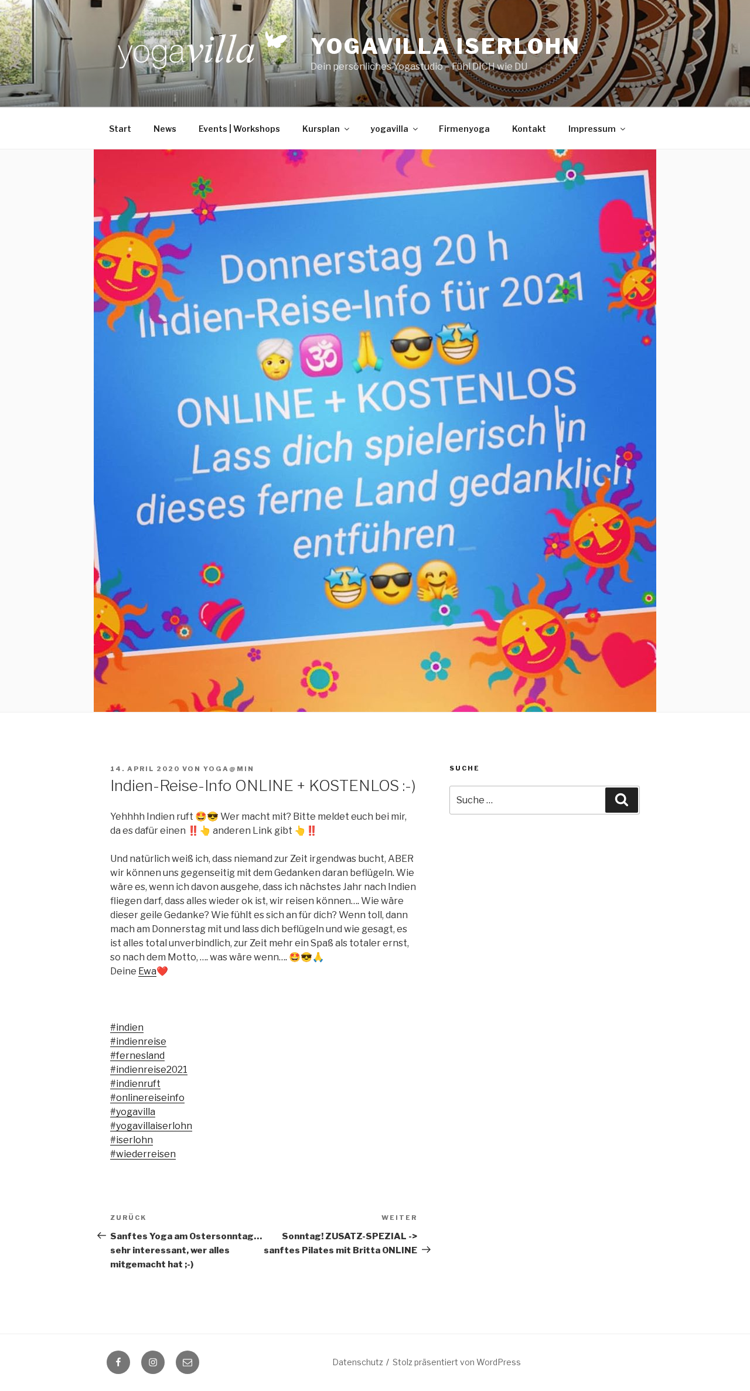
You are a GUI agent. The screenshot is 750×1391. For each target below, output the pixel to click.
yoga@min (228, 769)
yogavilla (389, 129)
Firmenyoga (464, 129)
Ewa (147, 971)
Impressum (592, 129)
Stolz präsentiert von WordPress (457, 1362)
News (165, 129)
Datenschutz (357, 1362)
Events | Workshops (239, 129)
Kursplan (321, 129)
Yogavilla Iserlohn (446, 46)
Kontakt (529, 129)
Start (120, 129)
